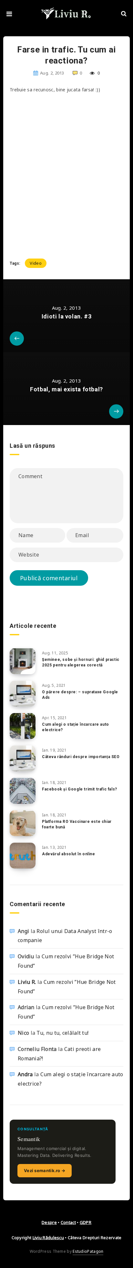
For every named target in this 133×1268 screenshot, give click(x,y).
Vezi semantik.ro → (44, 1170)
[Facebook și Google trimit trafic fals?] (23, 791)
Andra (25, 1074)
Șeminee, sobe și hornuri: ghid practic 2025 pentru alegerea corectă (80, 662)
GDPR (85, 1222)
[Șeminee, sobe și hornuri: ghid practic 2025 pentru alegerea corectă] (23, 661)
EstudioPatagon (88, 1251)
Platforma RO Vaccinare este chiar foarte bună (77, 824)
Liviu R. (27, 982)
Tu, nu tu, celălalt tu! (62, 1032)
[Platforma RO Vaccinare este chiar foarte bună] (23, 823)
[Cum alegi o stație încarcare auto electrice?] (23, 726)
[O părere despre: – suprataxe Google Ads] (23, 694)
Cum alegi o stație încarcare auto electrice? (75, 727)
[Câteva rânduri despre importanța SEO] (23, 758)
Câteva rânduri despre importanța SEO (81, 757)
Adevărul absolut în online (68, 854)
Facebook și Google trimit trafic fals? (79, 789)
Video (36, 263)
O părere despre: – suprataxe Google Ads (80, 695)
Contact (68, 1222)
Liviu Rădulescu (48, 1237)
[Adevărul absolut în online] (23, 856)
